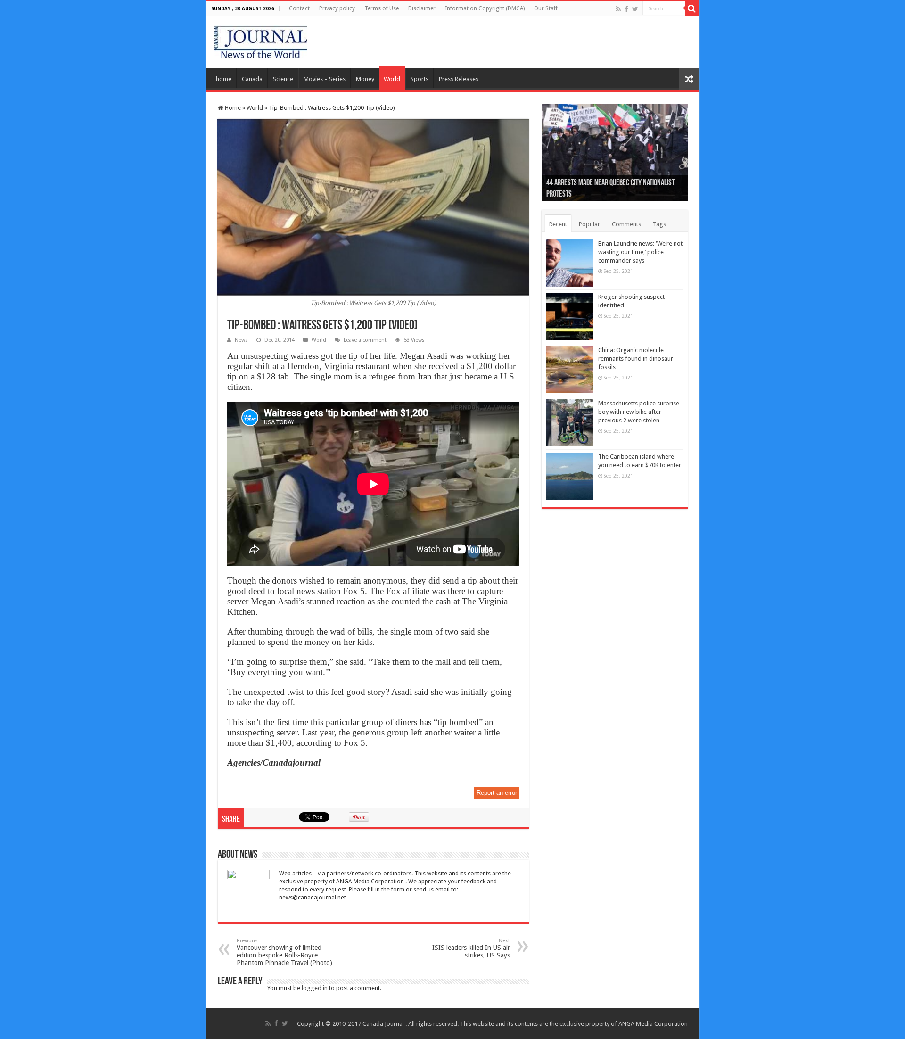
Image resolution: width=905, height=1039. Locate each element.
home (223, 78)
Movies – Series (325, 78)
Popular (589, 224)
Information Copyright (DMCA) (485, 8)
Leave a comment (365, 340)
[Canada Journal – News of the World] (260, 40)
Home (232, 107)
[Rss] (618, 9)
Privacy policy (337, 8)
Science (283, 78)
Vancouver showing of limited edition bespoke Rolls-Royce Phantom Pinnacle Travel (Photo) (284, 952)
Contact (299, 8)
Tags (659, 224)
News (241, 340)
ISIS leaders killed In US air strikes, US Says (471, 948)
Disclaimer (422, 8)
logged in (315, 987)
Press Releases (458, 78)
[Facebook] (626, 9)
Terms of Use (381, 8)
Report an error (497, 792)
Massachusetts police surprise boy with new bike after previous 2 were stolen (638, 412)
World (392, 78)
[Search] (692, 8)
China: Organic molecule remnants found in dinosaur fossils (635, 358)
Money (365, 78)
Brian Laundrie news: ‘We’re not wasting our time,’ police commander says (640, 252)
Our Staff (546, 8)
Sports (419, 78)
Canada (252, 78)
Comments (626, 224)
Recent (558, 224)
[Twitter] (635, 9)
